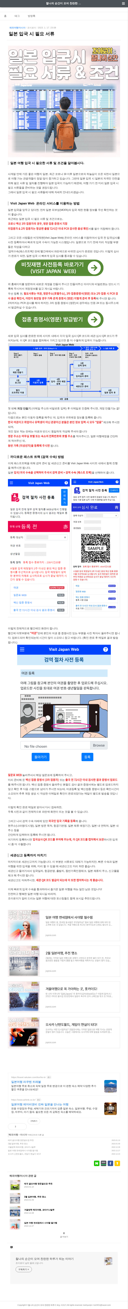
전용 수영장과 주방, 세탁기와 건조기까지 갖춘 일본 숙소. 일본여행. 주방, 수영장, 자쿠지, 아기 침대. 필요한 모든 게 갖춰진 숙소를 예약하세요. (54, 1110)
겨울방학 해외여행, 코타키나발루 (22, 1147)
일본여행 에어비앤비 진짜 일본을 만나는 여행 (40, 1104)
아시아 (23, 1134)
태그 (17, 16)
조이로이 (31, 27)
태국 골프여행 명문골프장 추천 (21, 1140)
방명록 (31, 16)
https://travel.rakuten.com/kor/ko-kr (28, 1077)
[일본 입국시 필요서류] (64, 277)
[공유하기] (21, 1127)
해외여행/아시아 (17, 27)
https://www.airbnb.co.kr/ (23, 1099)
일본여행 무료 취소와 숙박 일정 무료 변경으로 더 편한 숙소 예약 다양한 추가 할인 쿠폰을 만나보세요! (53, 1088)
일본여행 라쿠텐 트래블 (26, 1081)
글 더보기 (64, 1237)
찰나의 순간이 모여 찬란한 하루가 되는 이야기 (64, 3)
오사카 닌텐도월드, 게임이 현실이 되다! (24, 1154)
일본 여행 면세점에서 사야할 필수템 (23, 1150)
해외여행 (13, 1134)
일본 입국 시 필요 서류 (31, 33)
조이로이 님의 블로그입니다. (30, 1263)
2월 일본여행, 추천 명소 (18, 1144)
